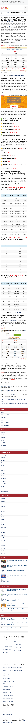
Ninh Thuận (3, 475)
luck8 (19, 655)
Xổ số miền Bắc (6, 643)
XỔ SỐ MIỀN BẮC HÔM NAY (17, 75)
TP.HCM (2, 530)
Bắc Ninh (3, 434)
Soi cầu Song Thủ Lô (8, 670)
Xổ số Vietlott (6, 652)
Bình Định (3, 457)
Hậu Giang (3, 532)
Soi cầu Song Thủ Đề (8, 695)
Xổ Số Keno (3, 417)
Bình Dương (3, 503)
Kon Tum (2, 473)
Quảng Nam (3, 481)
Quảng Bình (3, 478)
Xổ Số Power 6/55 (5, 414)
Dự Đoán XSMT (17, 647)
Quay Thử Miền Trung (8, 711)
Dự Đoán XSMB (6, 12)
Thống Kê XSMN (18, 674)
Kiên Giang (3, 535)
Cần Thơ (2, 516)
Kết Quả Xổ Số (6, 640)
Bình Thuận (3, 509)
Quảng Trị (3, 486)
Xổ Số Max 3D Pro (5, 422)
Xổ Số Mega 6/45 (5, 425)
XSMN (2, 12)
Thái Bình (3, 448)
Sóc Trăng (3, 540)
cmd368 (22, 658)
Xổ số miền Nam (7, 649)
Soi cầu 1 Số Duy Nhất (8, 667)
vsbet (22, 661)
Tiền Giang (3, 545)
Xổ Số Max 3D (4, 420)
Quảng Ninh (3, 445)
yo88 (23, 657)
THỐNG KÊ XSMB (17, 312)
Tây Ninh (3, 548)
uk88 (19, 657)
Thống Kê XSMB (18, 667)
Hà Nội (2, 440)
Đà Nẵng (3, 460)
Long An (2, 537)
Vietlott (2, 412)
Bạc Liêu (2, 511)
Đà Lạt (2, 522)
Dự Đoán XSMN (17, 650)
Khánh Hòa (3, 470)
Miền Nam (3, 498)
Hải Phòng (3, 437)
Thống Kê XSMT (18, 670)
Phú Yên (2, 489)
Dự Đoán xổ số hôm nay (7, 386)
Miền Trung (3, 455)
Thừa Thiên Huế (4, 491)
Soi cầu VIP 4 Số (7, 692)
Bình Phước (3, 506)
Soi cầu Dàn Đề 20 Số (8, 701)
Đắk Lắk (2, 465)
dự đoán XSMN (10, 390)
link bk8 (16, 660)
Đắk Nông (3, 462)
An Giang (3, 501)
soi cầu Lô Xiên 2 (7, 678)
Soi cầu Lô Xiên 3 (7, 689)
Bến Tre (2, 514)
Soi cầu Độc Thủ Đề (8, 686)
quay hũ (16, 658)
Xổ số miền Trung (7, 646)
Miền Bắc (3, 432)
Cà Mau (2, 519)
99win (19, 653)
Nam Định (3, 442)
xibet (15, 655)
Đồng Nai (3, 524)
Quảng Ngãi (3, 483)
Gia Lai (2, 468)
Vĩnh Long (3, 553)
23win (15, 653)
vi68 (15, 657)
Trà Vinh (2, 543)
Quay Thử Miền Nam (8, 714)
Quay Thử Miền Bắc (7, 708)
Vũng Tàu (3, 550)
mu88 (19, 661)
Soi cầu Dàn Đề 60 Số (8, 698)
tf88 (20, 660)
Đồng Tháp (3, 527)
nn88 (23, 655)
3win (23, 653)
